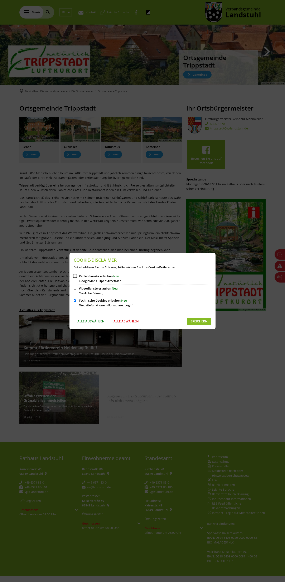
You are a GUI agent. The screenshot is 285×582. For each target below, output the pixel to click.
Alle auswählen (91, 321)
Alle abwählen (126, 321)
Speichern (199, 321)
